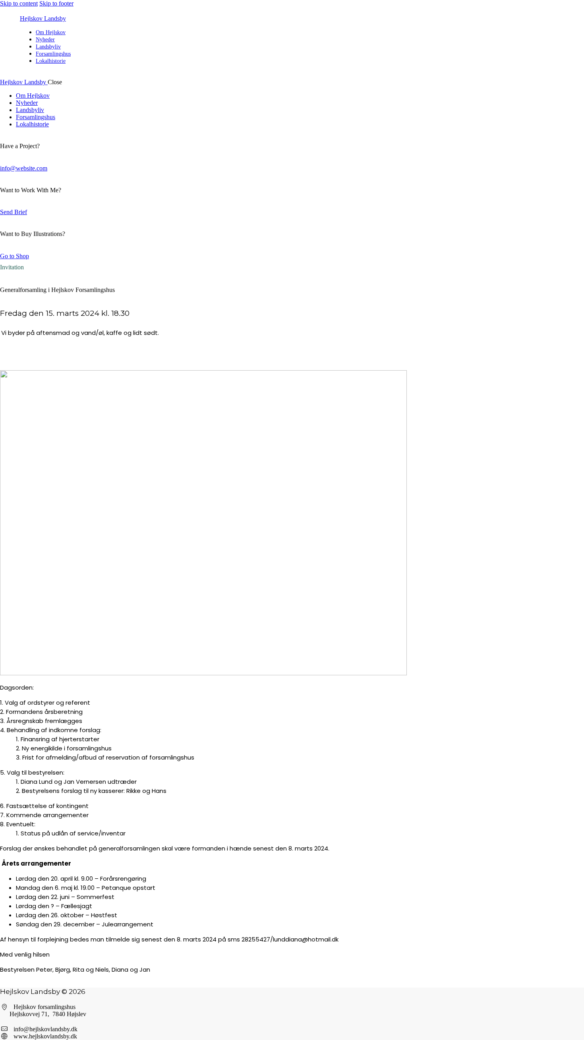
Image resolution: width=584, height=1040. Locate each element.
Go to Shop (14, 256)
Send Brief (13, 212)
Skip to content (19, 3)
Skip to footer (56, 3)
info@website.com (23, 168)
